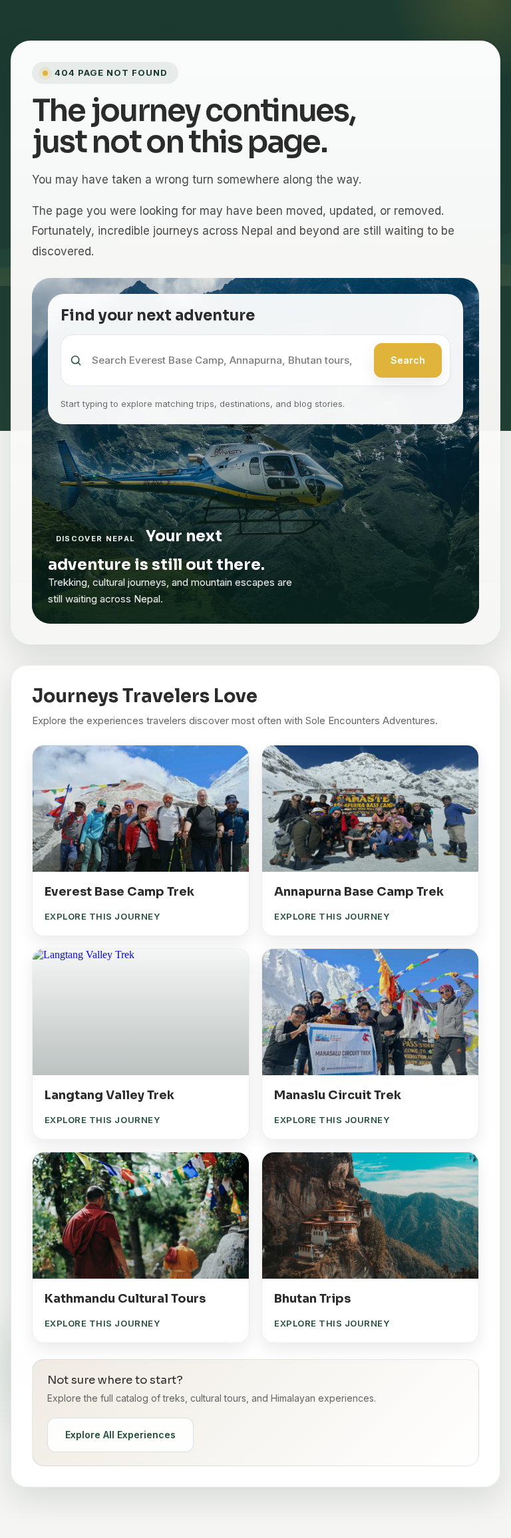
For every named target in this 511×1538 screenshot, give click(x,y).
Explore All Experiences (120, 1434)
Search (408, 360)
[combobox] (228, 360)
